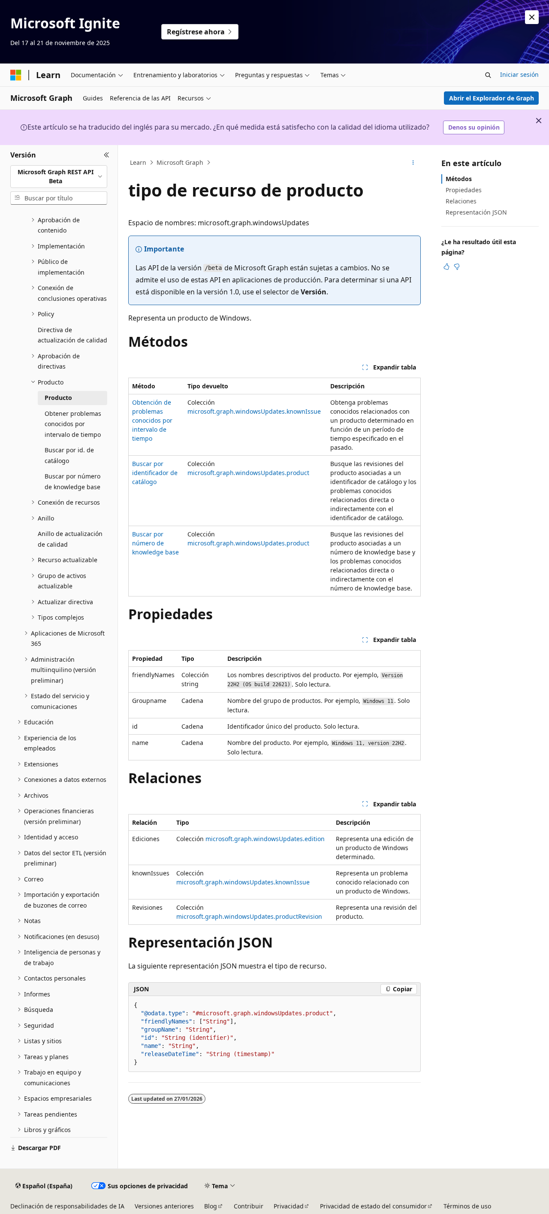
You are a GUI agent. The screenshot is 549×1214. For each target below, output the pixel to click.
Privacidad (289, 1206)
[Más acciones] (413, 163)
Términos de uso (467, 1206)
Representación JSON (476, 212)
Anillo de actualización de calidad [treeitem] (70, 539)
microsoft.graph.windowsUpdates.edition (265, 839)
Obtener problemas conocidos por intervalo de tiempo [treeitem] (73, 424)
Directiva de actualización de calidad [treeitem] (72, 335)
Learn (138, 162)
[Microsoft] (15, 75)
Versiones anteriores (164, 1206)
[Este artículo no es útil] (457, 266)
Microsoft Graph (180, 162)
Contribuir (248, 1206)
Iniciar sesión (519, 74)
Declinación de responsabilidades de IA (67, 1206)
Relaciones (461, 201)
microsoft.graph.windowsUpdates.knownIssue (254, 411)
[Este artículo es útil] (446, 266)
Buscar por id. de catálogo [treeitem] (69, 455)
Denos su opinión (474, 127)
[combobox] (58, 176)
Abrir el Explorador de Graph (491, 98)
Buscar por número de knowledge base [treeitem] (72, 481)
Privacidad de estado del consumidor (373, 1206)
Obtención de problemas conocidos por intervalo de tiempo (152, 420)
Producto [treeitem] (58, 398)
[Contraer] (106, 155)
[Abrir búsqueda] (488, 75)
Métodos (459, 179)
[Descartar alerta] (532, 17)
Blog (210, 1206)
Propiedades (464, 190)
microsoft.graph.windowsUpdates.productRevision (249, 916)
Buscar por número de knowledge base (155, 543)
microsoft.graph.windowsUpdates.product (248, 473)
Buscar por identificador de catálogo (155, 473)
